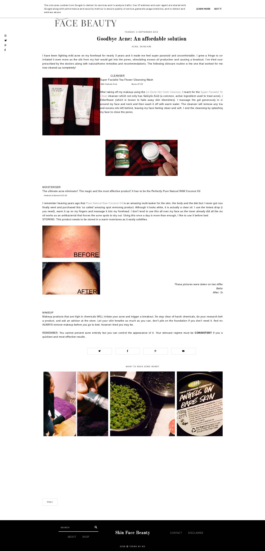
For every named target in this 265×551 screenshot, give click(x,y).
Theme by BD (137, 546)
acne (135, 46)
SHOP (85, 536)
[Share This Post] (127, 351)
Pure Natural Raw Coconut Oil (104, 203)
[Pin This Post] (155, 351)
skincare (145, 46)
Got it (218, 8)
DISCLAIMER (195, 532)
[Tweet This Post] (99, 351)
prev (50, 502)
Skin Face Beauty (132, 533)
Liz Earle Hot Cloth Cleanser (163, 91)
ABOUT (72, 536)
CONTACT (176, 532)
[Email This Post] (183, 351)
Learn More (203, 8)
